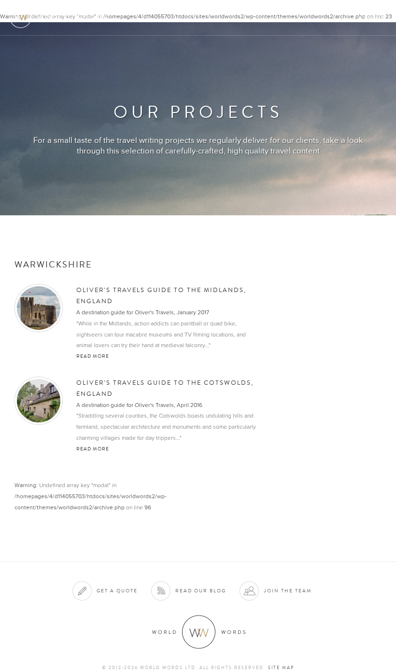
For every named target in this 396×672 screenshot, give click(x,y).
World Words (61, 17)
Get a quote (117, 591)
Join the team (288, 591)
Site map (281, 668)
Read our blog (200, 591)
